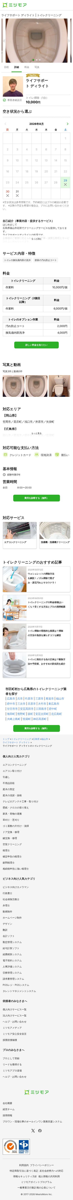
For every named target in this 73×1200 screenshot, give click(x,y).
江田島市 (41, 708)
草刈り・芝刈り (11, 819)
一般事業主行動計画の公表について (36, 1187)
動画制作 (7, 911)
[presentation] (6, 67)
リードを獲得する (12, 1064)
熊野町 (21, 714)
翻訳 (5, 929)
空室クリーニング (12, 844)
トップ (6, 739)
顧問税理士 (9, 862)
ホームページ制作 (12, 917)
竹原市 (29, 698)
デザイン (7, 923)
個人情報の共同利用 (49, 1176)
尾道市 (50, 698)
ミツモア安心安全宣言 (14, 1033)
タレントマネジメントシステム (19, 991)
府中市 (11, 703)
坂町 (30, 714)
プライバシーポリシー (42, 1165)
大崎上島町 (14, 719)
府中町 (53, 708)
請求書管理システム (13, 978)
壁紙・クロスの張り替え (16, 807)
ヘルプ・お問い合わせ (14, 1021)
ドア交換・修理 (11, 832)
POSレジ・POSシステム (16, 984)
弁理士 (6, 905)
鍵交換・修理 (10, 838)
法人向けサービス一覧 (14, 1015)
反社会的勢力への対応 (51, 1170)
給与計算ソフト (11, 948)
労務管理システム (12, 972)
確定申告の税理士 (12, 856)
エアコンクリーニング (14, 764)
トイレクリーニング (21, 739)
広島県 (36, 739)
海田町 (11, 714)
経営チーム (9, 1109)
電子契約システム (12, 960)
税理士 (6, 850)
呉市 (20, 698)
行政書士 (7, 893)
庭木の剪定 (9, 789)
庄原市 (32, 703)
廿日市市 (12, 708)
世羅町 (27, 719)
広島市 (11, 698)
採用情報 (7, 1115)
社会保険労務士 (11, 899)
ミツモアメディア (12, 1027)
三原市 (39, 698)
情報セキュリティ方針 (25, 1176)
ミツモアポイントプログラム (36, 1181)
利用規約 (24, 1165)
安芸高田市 (27, 708)
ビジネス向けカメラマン (16, 887)
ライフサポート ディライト (16, 742)
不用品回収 (9, 783)
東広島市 (53, 703)
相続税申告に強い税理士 (16, 868)
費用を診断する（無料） (36, 498)
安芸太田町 (42, 714)
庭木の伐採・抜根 (12, 795)
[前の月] (5, 124)
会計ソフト (9, 935)
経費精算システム (12, 954)
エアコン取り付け (12, 770)
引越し (6, 776)
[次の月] (67, 124)
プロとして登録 (11, 1058)
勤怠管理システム (12, 942)
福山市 (60, 698)
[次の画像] (69, 41)
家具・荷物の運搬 (12, 813)
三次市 (21, 703)
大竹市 (42, 703)
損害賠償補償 (10, 1039)
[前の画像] (4, 41)
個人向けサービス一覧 (14, 1009)
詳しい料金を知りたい (36, 345)
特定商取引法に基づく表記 (24, 1170)
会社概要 (7, 1103)
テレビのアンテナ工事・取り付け (20, 801)
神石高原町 (40, 719)
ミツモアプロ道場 (12, 1070)
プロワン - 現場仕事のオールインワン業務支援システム (32, 1121)
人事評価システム (12, 966)
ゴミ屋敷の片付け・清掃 (16, 825)
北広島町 (56, 714)
